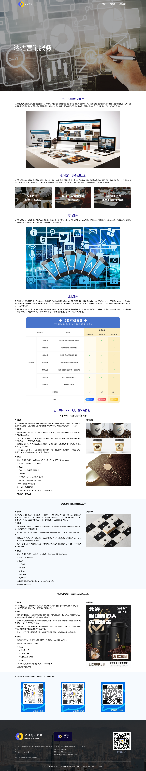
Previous (83, 636)
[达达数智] (25, 4)
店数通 (112, 4)
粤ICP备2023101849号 (95, 766)
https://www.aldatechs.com (67, 755)
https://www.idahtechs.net (28, 757)
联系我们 (122, 4)
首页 (104, 4)
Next (134, 636)
